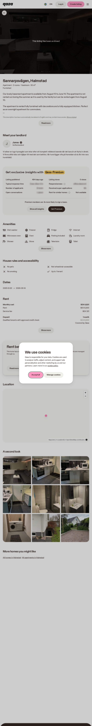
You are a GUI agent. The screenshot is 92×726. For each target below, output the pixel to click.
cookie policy (53, 366)
